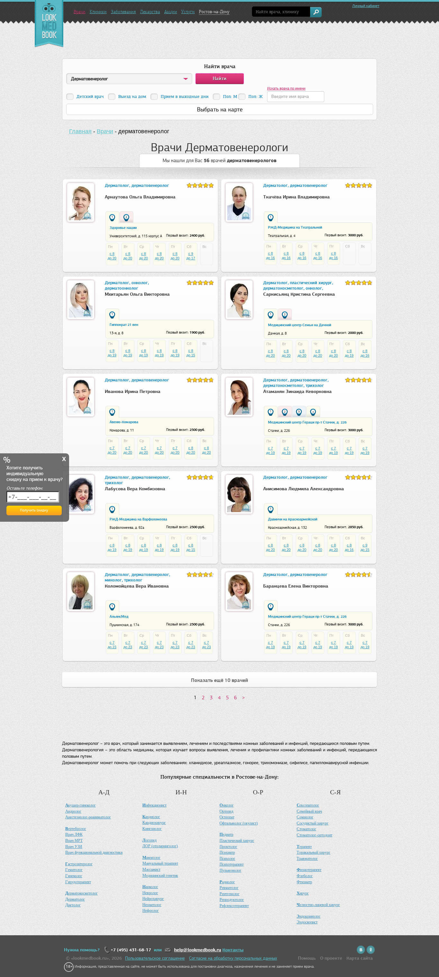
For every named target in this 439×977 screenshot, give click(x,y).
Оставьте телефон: (24, 488)
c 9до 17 (190, 256)
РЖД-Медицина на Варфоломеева (138, 519)
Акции (170, 11)
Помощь (307, 958)
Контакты (233, 950)
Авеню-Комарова (124, 422)
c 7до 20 (112, 450)
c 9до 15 (365, 547)
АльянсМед (119, 616)
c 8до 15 (190, 353)
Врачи (79, 11)
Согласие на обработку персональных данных (233, 958)
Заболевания (123, 11)
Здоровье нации (123, 227)
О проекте (331, 958)
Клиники (98, 11)
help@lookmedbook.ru (197, 950)
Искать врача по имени (286, 88)
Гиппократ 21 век (124, 324)
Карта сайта (359, 958)
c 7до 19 (270, 450)
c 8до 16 (270, 255)
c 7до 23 (112, 645)
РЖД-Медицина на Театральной (295, 227)
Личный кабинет (365, 6)
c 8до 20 (112, 256)
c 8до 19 (112, 353)
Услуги (188, 11)
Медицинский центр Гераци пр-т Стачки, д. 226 (307, 422)
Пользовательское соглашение (155, 958)
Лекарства (150, 11)
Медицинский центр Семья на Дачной (299, 325)
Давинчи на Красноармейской (292, 519)
